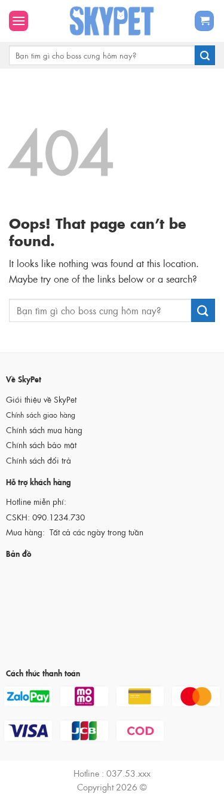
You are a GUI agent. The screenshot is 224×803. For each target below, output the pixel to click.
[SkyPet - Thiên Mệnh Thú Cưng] (112, 20)
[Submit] (205, 55)
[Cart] (204, 21)
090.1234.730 (58, 517)
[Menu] (18, 20)
